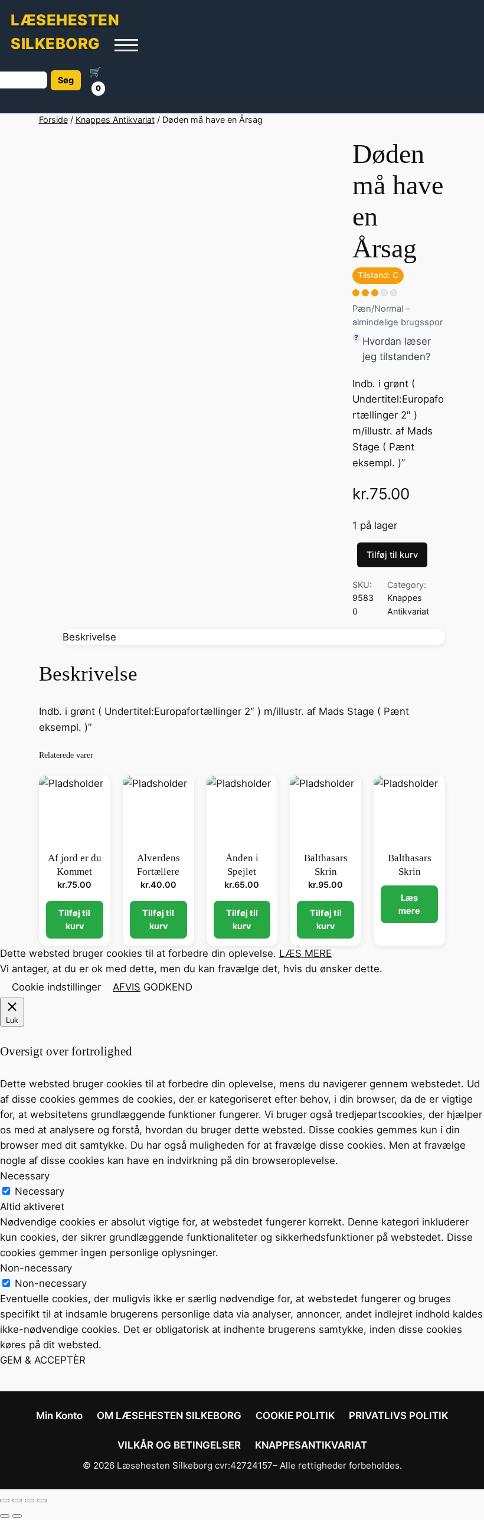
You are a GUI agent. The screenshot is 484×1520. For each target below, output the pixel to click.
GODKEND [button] (167, 987)
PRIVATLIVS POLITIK (398, 1415)
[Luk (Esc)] (42, 1500)
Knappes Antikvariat (115, 120)
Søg (66, 80)
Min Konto (59, 1415)
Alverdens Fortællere (158, 864)
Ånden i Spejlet (242, 864)
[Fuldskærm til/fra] (17, 1500)
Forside (53, 120)
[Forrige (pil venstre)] (4, 1516)
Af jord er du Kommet (75, 864)
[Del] (29, 1500)
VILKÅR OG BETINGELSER (179, 1445)
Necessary (39, 1191)
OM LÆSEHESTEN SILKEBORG (169, 1415)
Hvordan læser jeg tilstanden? (396, 348)
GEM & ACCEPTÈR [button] (43, 1360)
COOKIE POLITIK (295, 1415)
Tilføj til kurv (392, 555)
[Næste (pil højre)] (17, 1516)
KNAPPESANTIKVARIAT (311, 1445)
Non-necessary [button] (36, 1268)
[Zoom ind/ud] (4, 1500)
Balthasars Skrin (326, 864)
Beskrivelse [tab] (89, 637)
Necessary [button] (25, 1176)
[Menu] (126, 45)
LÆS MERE (305, 953)
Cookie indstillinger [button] (56, 987)
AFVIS (126, 987)
